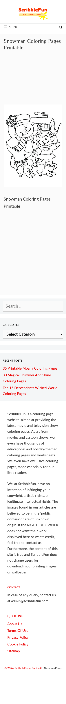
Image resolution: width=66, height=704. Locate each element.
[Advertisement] (33, 80)
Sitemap (13, 651)
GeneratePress (53, 668)
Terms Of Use (17, 631)
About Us (14, 624)
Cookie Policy (17, 644)
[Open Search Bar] (60, 27)
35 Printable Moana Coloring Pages (30, 368)
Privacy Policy (18, 637)
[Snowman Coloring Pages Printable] (33, 186)
